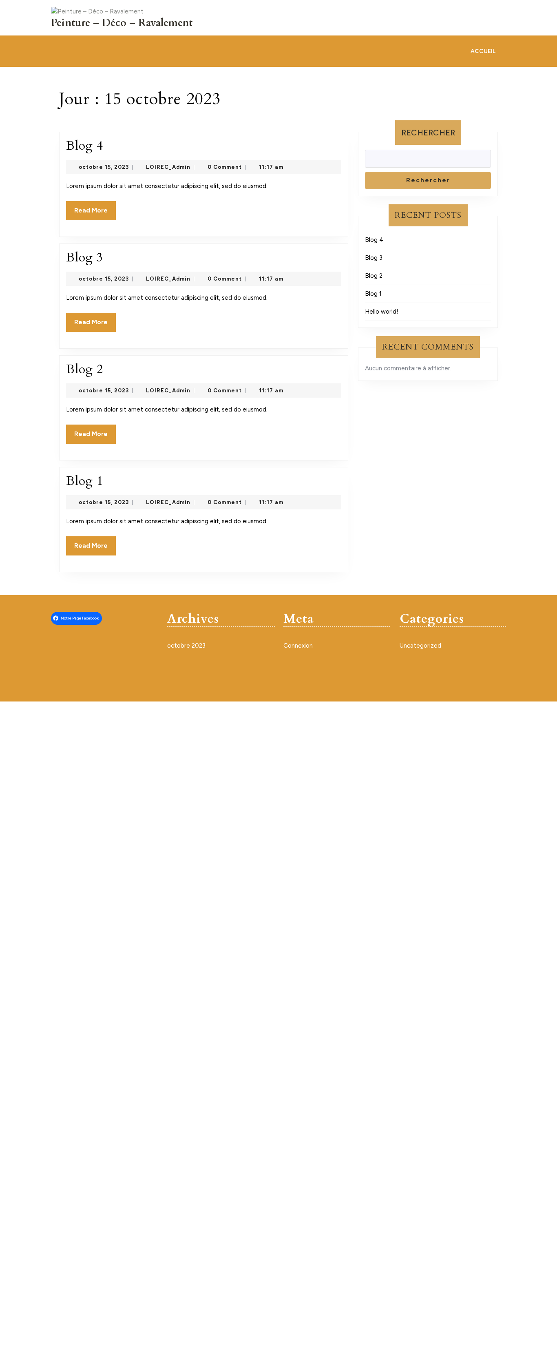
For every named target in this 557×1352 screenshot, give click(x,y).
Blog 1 (84, 481)
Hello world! (381, 311)
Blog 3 (84, 257)
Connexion (298, 645)
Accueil (483, 51)
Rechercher (428, 132)
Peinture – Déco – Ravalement (121, 23)
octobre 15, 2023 (104, 167)
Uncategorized (420, 645)
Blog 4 (84, 145)
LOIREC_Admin (168, 167)
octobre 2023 (186, 645)
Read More (95, 213)
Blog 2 (84, 369)
